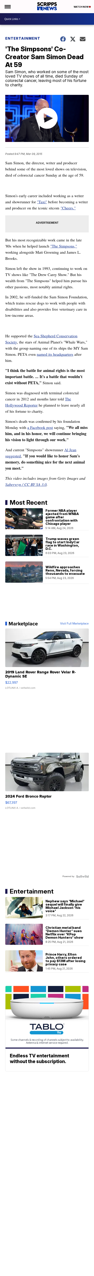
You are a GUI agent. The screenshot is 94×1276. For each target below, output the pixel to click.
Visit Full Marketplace (74, 623)
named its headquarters (55, 354)
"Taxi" (42, 201)
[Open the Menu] (7, 6)
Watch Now (81, 6)
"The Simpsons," (63, 246)
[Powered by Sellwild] (82, 876)
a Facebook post (40, 427)
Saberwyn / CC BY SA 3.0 (26, 484)
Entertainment (22, 38)
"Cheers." (68, 208)
